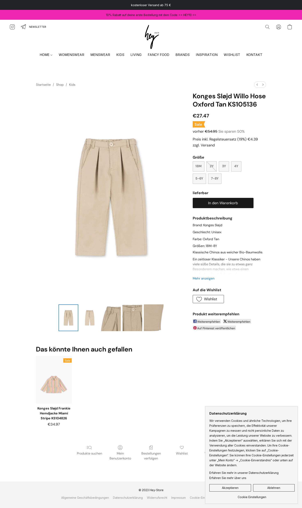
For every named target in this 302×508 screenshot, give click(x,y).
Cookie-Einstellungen (204, 497)
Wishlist (182, 453)
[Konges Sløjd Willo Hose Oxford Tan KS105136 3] (132, 317)
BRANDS (182, 55)
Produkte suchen (89, 453)
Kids (72, 84)
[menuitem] (257, 85)
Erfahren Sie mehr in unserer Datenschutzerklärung (244, 472)
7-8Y (215, 178)
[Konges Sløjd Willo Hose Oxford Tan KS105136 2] (111, 317)
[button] (151, 36)
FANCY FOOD (158, 55)
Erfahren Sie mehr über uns (227, 478)
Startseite (43, 84)
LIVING (136, 55)
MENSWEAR (100, 55)
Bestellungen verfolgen (151, 455)
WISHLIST (232, 55)
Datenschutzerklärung (128, 497)
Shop (60, 84)
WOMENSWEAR (71, 55)
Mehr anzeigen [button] (203, 278)
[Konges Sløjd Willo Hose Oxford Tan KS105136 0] (68, 317)
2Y (212, 166)
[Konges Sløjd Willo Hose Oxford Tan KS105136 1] (90, 317)
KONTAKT (254, 55)
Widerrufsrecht (157, 497)
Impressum (178, 497)
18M (198, 166)
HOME (45, 55)
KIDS (120, 55)
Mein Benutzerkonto (120, 455)
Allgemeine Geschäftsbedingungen (85, 497)
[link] (252, 496)
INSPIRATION (207, 55)
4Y (236, 166)
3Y (224, 166)
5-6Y (199, 178)
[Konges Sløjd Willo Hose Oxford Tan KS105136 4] (154, 317)
